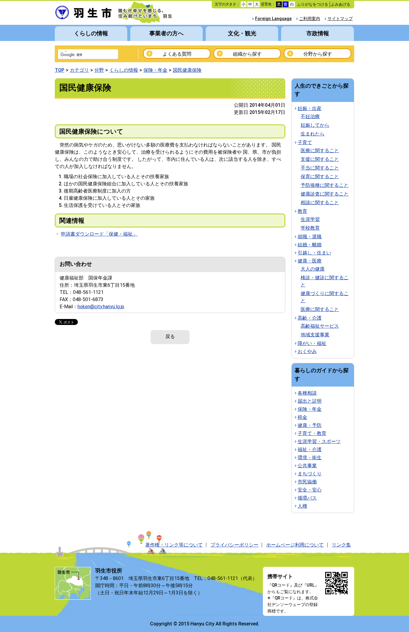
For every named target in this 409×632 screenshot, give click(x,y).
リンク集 (341, 545)
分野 (99, 70)
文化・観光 (242, 33)
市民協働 (307, 482)
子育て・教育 (312, 433)
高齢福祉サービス (320, 326)
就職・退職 (310, 236)
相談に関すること (320, 202)
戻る (170, 336)
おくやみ (307, 351)
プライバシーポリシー (234, 545)
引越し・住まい (314, 253)
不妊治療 (310, 116)
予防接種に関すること (325, 185)
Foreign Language (273, 18)
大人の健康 (313, 269)
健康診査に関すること (325, 194)
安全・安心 (310, 490)
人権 (302, 506)
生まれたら (313, 134)
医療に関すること (320, 150)
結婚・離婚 (310, 245)
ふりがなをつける (312, 4)
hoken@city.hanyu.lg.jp (101, 306)
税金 (302, 417)
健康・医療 (310, 261)
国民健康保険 (187, 70)
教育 (302, 211)
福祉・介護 (310, 449)
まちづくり (310, 474)
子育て (305, 142)
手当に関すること (320, 168)
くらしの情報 (91, 33)
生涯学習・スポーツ (319, 441)
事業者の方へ (166, 33)
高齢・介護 (310, 318)
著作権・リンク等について (174, 545)
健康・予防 (310, 425)
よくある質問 (177, 54)
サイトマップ (340, 18)
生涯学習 (310, 219)
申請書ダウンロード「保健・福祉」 (99, 234)
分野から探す (317, 54)
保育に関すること (320, 176)
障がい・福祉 (312, 343)
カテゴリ (79, 70)
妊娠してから (315, 125)
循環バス (307, 498)
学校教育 (310, 228)
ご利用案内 (309, 18)
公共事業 (307, 465)
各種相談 (307, 393)
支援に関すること (320, 159)
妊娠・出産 (310, 108)
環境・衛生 (310, 457)
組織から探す (247, 54)
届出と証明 (310, 401)
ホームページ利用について (295, 545)
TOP (59, 70)
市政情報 (317, 33)
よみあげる (340, 4)
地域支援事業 (315, 335)
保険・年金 (155, 70)
